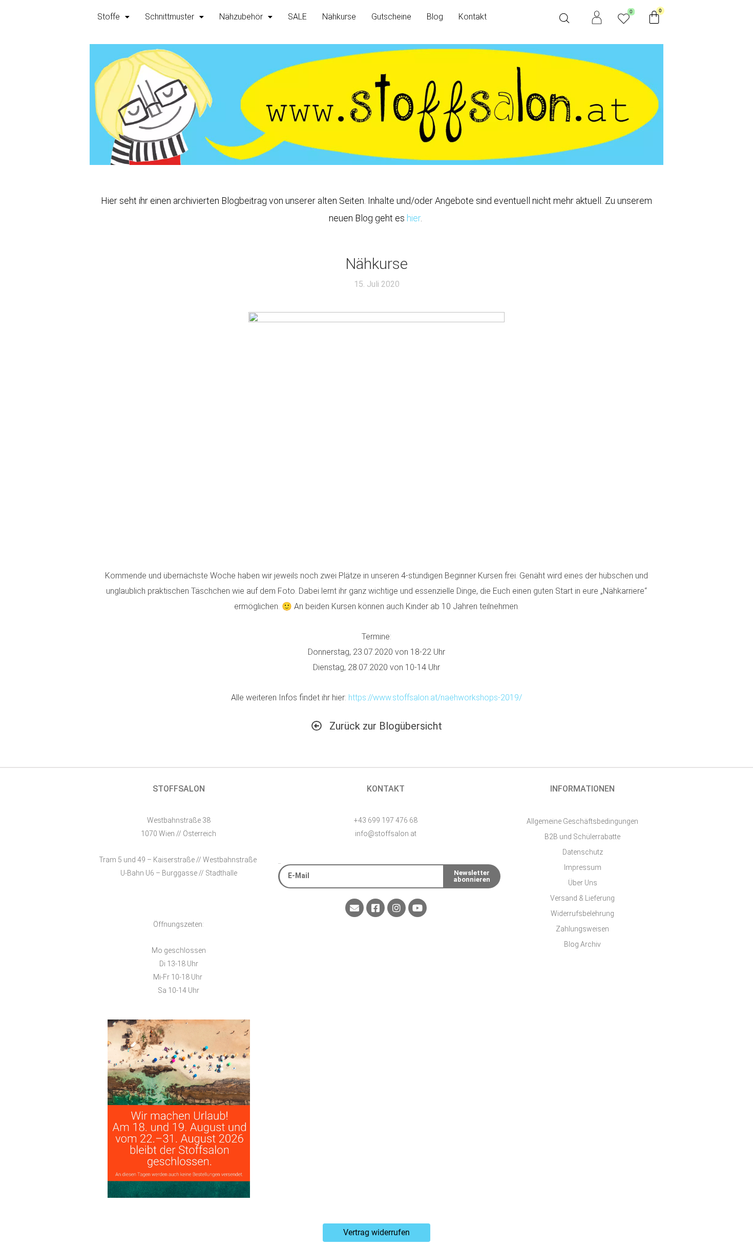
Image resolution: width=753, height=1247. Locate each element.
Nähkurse (339, 17)
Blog (435, 17)
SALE (297, 17)
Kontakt (472, 17)
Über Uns (582, 883)
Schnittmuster (169, 17)
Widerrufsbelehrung (582, 913)
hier (414, 218)
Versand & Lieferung (582, 898)
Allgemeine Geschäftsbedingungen (582, 821)
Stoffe (108, 17)
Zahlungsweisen (582, 929)
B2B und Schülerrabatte (582, 837)
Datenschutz (582, 852)
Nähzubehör (241, 17)
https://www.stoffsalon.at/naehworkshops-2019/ (435, 697)
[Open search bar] (564, 18)
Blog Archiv (582, 944)
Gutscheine (391, 17)
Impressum (582, 867)
